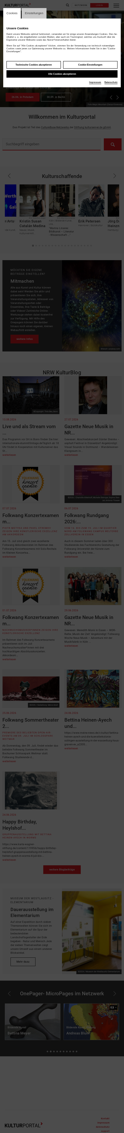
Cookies (12, 13)
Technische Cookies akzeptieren (34, 64)
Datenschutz (111, 82)
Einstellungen (34, 13)
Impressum (95, 82)
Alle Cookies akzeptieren (62, 73)
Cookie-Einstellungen (90, 64)
